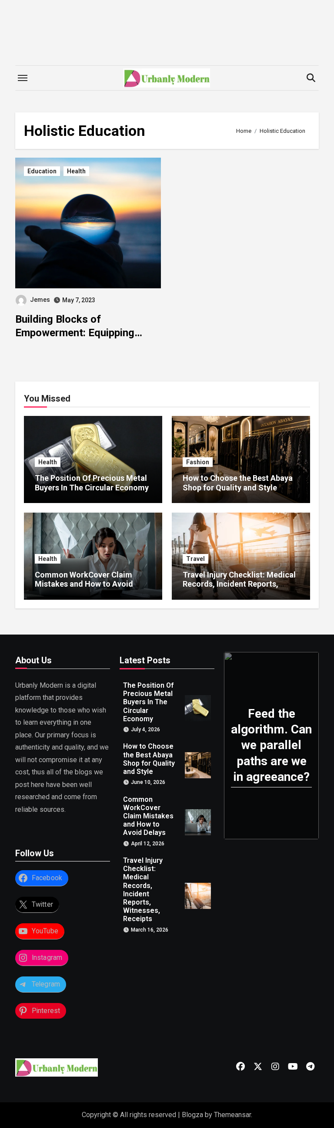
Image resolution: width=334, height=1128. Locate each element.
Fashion (197, 462)
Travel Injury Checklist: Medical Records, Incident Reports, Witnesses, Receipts (239, 584)
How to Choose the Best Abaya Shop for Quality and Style (238, 482)
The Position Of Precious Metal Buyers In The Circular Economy (92, 482)
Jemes (40, 299)
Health (76, 171)
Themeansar (232, 1115)
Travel (195, 558)
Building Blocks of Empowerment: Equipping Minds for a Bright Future (75, 332)
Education (42, 171)
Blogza (192, 1115)
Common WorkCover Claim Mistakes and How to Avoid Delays (84, 584)
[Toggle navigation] (23, 78)
